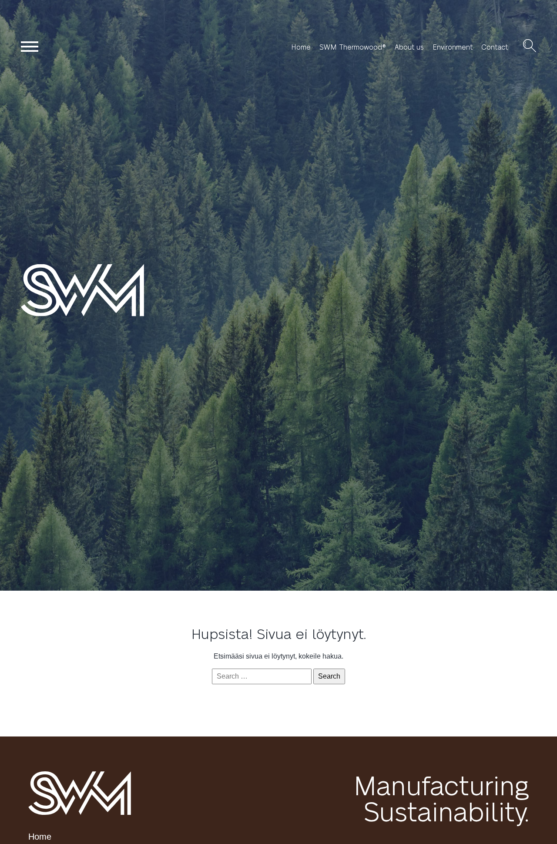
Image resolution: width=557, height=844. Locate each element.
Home (301, 47)
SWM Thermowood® (352, 47)
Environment (453, 47)
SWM (79, 793)
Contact (494, 47)
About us (409, 47)
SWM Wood (101, 290)
